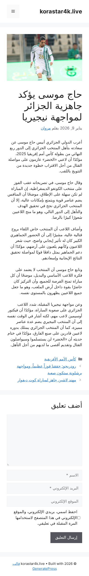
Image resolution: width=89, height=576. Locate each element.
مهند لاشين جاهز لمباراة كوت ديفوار (47, 380)
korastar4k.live (61, 11)
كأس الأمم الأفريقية (60, 359)
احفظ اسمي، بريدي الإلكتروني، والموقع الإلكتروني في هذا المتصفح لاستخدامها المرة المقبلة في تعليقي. (45, 517)
